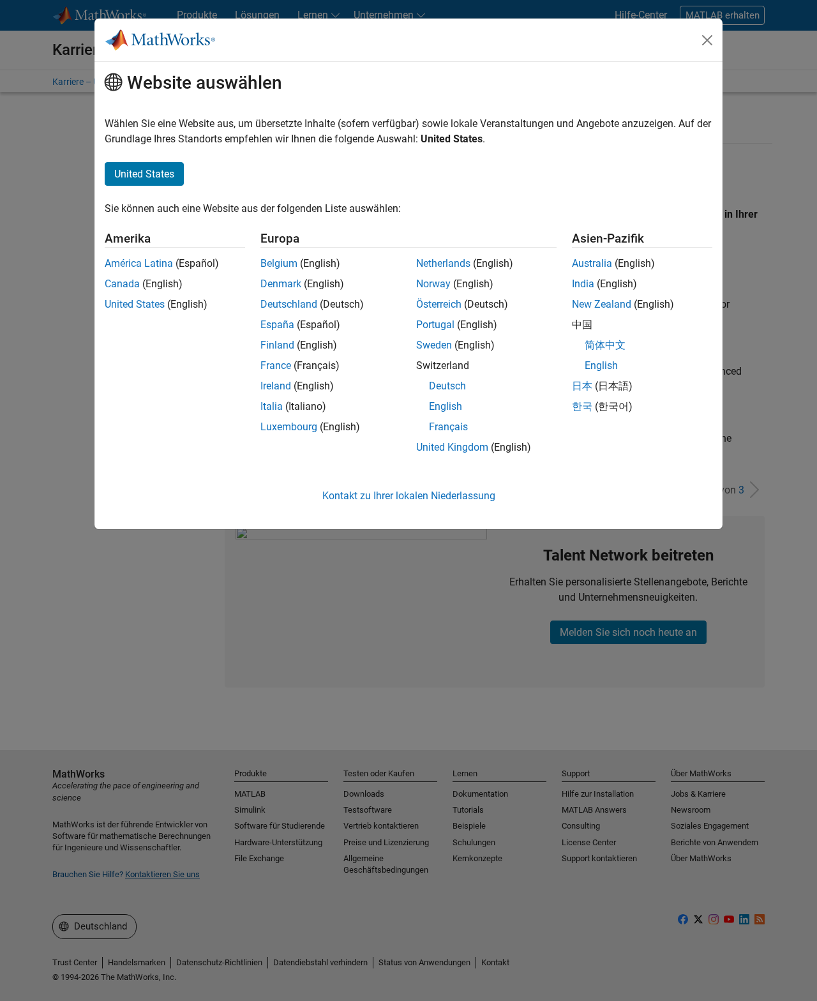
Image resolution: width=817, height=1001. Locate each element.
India (583, 284)
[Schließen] (707, 40)
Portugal (435, 325)
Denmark (280, 284)
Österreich (438, 304)
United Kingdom (452, 447)
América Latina (139, 263)
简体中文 (605, 345)
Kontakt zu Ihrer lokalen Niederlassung (408, 496)
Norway (433, 284)
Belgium (278, 263)
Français (448, 427)
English (445, 406)
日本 (582, 386)
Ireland (275, 386)
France (275, 365)
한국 (582, 406)
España (277, 325)
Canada (122, 284)
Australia (592, 263)
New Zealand (601, 304)
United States (135, 304)
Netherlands (443, 263)
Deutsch (447, 386)
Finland (277, 345)
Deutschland (288, 304)
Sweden (434, 345)
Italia (271, 406)
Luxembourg (288, 427)
